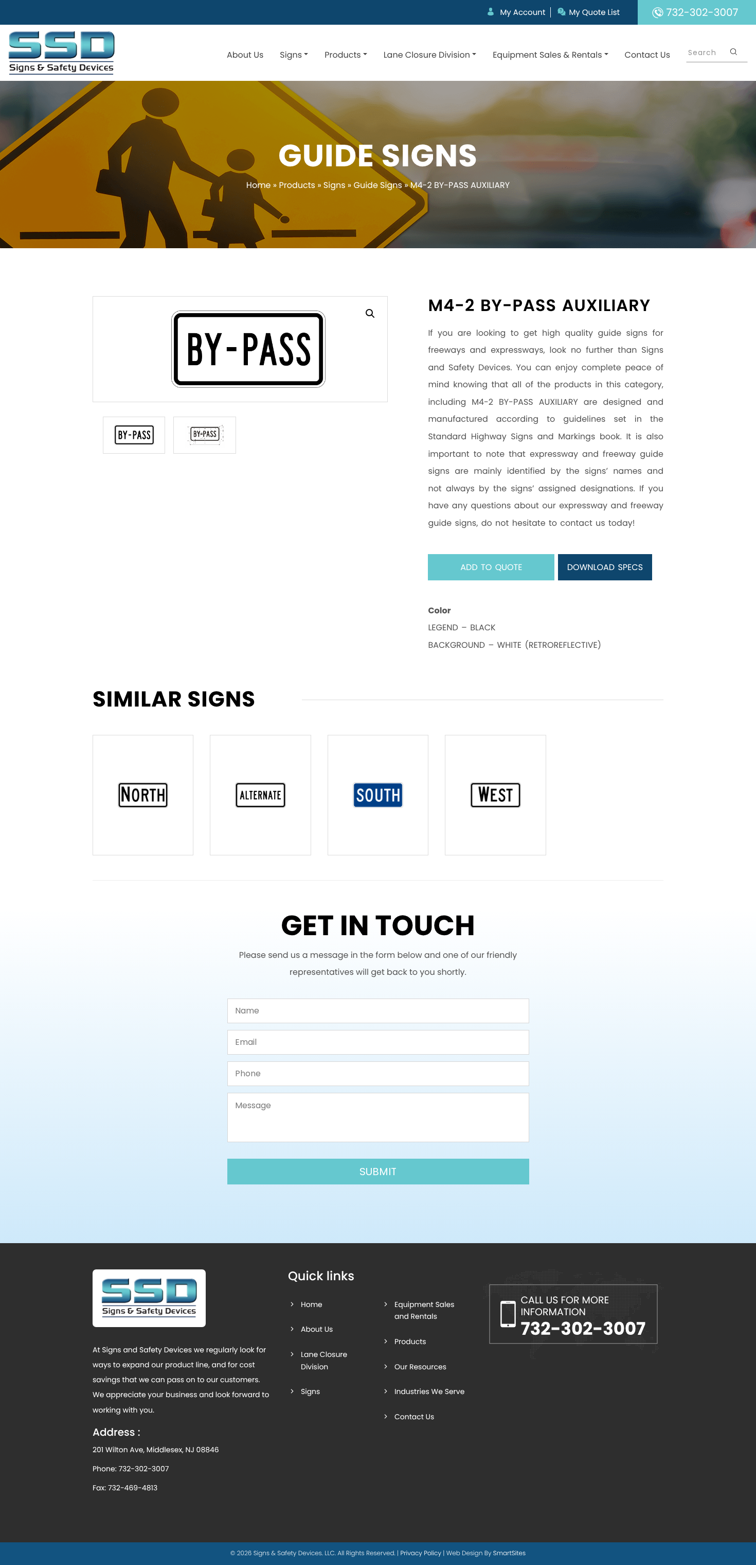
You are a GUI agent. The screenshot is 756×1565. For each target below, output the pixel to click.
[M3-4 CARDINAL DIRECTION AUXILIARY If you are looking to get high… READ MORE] (495, 795)
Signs (291, 55)
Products (343, 55)
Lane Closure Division (427, 55)
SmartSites (509, 1553)
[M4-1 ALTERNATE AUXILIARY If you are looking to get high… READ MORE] (260, 795)
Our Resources (420, 1367)
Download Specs (605, 567)
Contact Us (647, 55)
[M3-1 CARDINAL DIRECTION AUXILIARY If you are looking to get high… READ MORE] (143, 795)
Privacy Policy (420, 1553)
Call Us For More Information (582, 1317)
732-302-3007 (143, 1469)
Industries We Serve (429, 1391)
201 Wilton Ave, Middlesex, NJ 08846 (156, 1449)
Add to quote (491, 567)
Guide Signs (377, 185)
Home (258, 185)
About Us (245, 55)
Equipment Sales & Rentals (547, 55)
